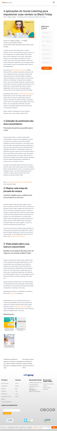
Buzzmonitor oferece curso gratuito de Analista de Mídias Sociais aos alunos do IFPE (28, 363)
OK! (54, 427)
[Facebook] (41, 409)
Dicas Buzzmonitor (20, 44)
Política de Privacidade (37, 427)
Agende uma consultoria (20, 306)
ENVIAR (47, 68)
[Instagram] (53, 409)
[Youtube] (47, 409)
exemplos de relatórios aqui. (17, 236)
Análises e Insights (15, 40)
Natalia (25, 40)
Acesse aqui (13, 293)
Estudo (28, 44)
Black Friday (11, 44)
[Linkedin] (50, 409)
